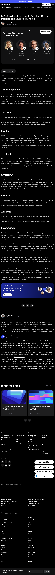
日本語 (3, 533)
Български (3, 550)
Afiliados (44, 444)
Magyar (30, 517)
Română (3, 547)
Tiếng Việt (30, 545)
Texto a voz (7, 33)
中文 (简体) (4, 520)
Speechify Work (19, 444)
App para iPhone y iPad (7, 435)
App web (3, 444)
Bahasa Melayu (5, 563)
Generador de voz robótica (34, 495)
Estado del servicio (46, 449)
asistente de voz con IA (21, 31)
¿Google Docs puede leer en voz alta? (36, 499)
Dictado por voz (17, 33)
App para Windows (6, 442)
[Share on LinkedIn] (32, 305)
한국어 (30, 533)
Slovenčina (4, 552)
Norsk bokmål (4, 536)
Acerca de (44, 435)
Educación (31, 441)
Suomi (2, 529)
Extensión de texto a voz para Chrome (9, 501)
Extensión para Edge (6, 449)
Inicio (2, 7)
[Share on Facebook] (23, 305)
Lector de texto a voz (33, 491)
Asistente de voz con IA (33, 489)
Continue (47, 571)
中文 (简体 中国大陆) (6, 522)
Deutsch (30, 529)
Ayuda (43, 446)
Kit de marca (45, 453)
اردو (29, 563)
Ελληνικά (3, 557)
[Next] (29, 420)
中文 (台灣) (31, 520)
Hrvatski (30, 554)
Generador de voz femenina (7, 493)
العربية (2, 517)
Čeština (30, 522)
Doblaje (17, 439)
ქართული (31, 550)
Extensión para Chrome (7, 446)
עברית (2, 559)
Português (31, 547)
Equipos (30, 439)
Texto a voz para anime (6, 497)
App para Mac (4, 440)
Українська (4, 540)
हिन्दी (2, 531)
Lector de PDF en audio (6, 499)
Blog (43, 440)
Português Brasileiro (6, 538)
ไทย (29, 543)
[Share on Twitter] (27, 305)
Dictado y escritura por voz (7, 489)
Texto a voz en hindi (32, 501)
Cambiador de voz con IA (33, 497)
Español (30, 540)
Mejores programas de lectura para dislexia (10, 495)
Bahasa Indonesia (32, 559)
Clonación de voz (19, 441)
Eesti (2, 554)
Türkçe (3, 545)
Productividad (8, 7)
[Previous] (25, 420)
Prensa (43, 451)
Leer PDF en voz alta (5, 503)
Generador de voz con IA (33, 503)
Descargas (4, 451)
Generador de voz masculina (34, 493)
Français (30, 527)
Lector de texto (31, 505)
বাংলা (2, 561)
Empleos (44, 442)
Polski (29, 536)
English (3, 527)
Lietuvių (30, 557)
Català (30, 561)
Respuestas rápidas (10, 35)
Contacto (44, 437)
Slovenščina (31, 552)
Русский (30, 538)
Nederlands (31, 524)
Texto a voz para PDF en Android (8, 491)
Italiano (30, 531)
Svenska (3, 543)
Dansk (2, 524)
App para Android (5, 437)
